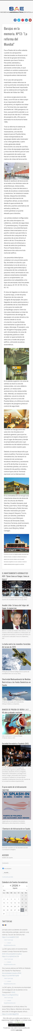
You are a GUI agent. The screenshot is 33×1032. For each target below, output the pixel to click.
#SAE (4, 954)
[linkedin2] (26, 20)
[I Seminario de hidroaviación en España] (16, 845)
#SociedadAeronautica (14, 954)
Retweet (9, 945)
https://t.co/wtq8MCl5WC (10, 937)
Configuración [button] (19, 1022)
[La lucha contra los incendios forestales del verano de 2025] (16, 670)
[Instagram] (22, 20)
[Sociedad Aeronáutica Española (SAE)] (16, 766)
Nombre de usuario (7, 857)
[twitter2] (19, 20)
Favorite (13, 945)
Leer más (19, 1030)
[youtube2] (30, 20)
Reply (5, 945)
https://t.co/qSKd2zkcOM (10, 956)
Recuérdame (7, 868)
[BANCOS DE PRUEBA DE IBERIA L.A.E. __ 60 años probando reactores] (16, 734)
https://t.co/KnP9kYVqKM (10, 976)
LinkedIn (9, 943)
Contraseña (5, 863)
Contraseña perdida (7, 877)
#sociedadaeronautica (9, 973)
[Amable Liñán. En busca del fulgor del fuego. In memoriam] (16, 629)
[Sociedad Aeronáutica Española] (4, 927)
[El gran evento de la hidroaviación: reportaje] (16, 819)
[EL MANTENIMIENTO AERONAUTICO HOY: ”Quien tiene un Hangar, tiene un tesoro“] (16, 596)
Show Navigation (26, 16)
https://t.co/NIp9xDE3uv (10, 995)
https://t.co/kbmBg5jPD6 (10, 1014)
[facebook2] (15, 20)
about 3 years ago (8, 940)
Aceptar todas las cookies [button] (16, 1025)
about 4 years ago (8, 959)
